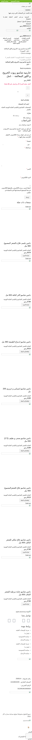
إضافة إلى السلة (25, 100)
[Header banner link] (16, 370)
